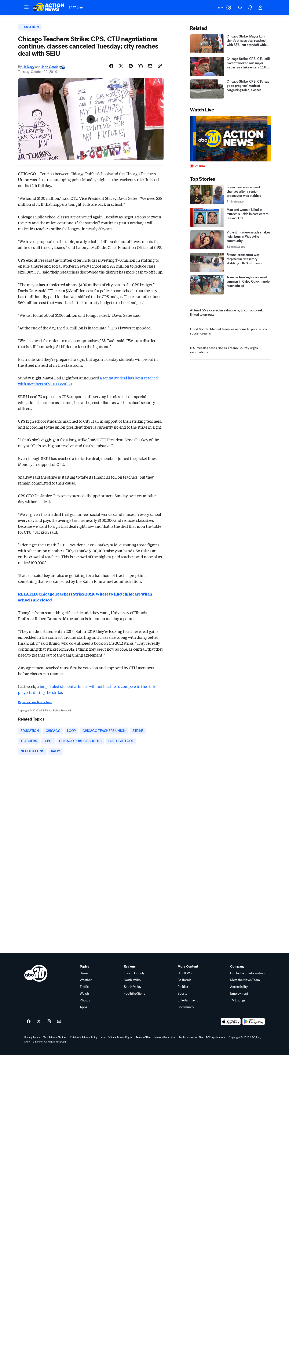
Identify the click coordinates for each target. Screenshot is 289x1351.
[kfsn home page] (36, 973)
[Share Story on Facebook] (111, 65)
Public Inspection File (191, 1037)
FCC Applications (216, 1037)
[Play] (230, 138)
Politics (183, 987)
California (184, 980)
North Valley (132, 980)
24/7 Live (76, 7)
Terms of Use (143, 1037)
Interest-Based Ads (164, 1037)
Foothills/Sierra (135, 993)
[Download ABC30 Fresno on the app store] (231, 1021)
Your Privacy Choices (55, 1037)
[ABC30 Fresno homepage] (48, 7)
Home (84, 973)
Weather (86, 980)
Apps (83, 1007)
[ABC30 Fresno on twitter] (38, 1021)
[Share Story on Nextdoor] (140, 65)
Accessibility (239, 987)
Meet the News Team (245, 980)
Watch (84, 993)
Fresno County (134, 973)
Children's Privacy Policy (83, 1037)
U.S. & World (186, 973)
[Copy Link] (160, 65)
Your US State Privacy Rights (116, 1037)
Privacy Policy (32, 1037)
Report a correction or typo (34, 702)
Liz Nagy (28, 67)
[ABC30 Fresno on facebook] (28, 1021)
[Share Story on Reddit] (130, 65)
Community (186, 1007)
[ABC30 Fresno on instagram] (49, 1021)
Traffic (84, 987)
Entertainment (187, 1000)
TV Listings (237, 1000)
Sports (182, 993)
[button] (26, 7)
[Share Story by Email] (150, 65)
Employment (239, 993)
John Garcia (49, 67)
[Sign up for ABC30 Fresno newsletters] (59, 1021)
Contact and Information (247, 973)
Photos (85, 1000)
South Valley (132, 987)
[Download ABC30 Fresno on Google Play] (253, 1021)
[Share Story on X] (121, 65)
